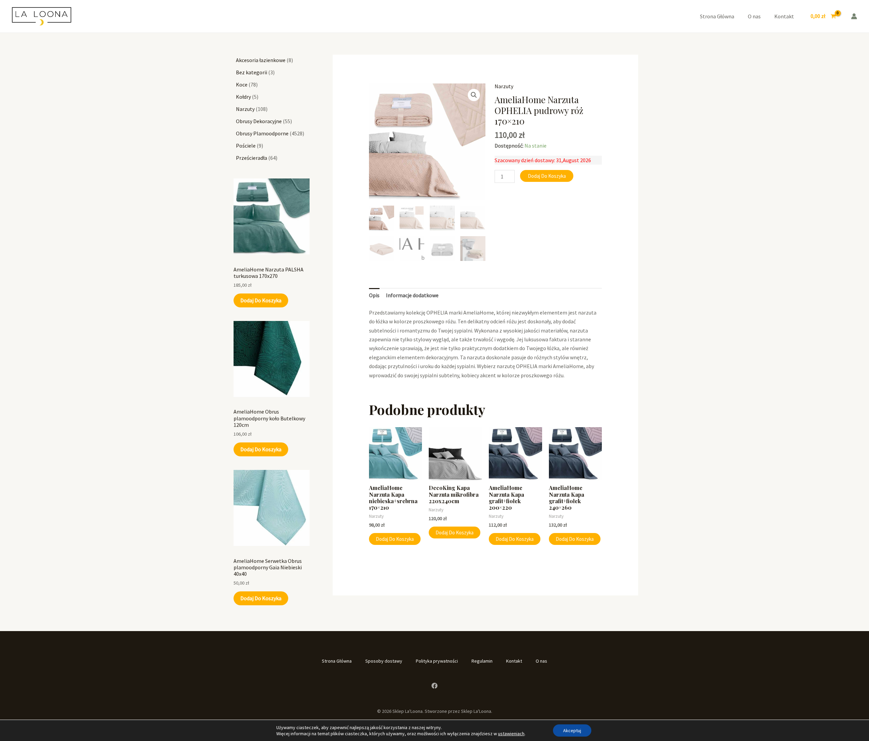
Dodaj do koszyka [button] (395, 539)
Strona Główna (717, 16)
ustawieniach (511, 733)
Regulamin (482, 661)
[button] (474, 95)
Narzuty (504, 86)
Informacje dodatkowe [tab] (412, 295)
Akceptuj (572, 730)
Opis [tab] (374, 295)
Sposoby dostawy (383, 661)
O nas (754, 16)
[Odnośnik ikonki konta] (854, 16)
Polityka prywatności (437, 661)
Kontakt (784, 16)
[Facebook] (434, 686)
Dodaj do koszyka (260, 300)
